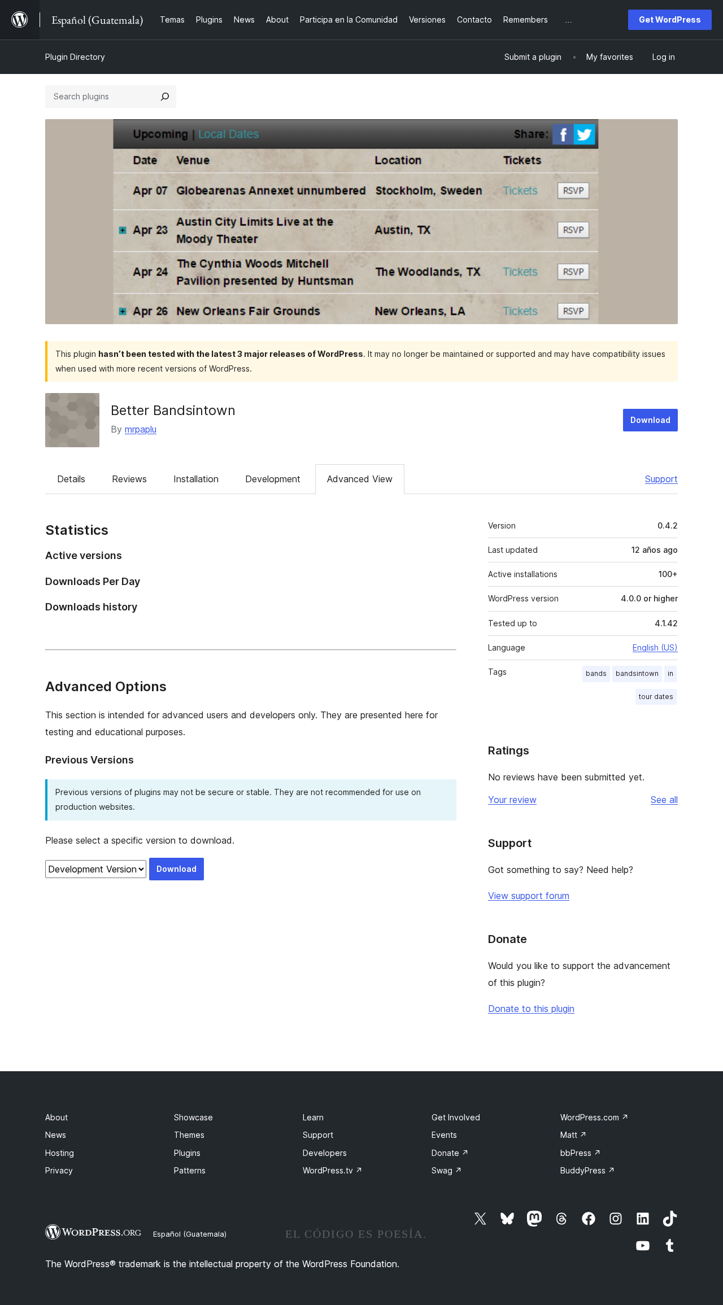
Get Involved (456, 1117)
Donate (450, 1153)
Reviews (129, 479)
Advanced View (360, 479)
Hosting (59, 1153)
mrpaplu (140, 429)
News (55, 1135)
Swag (447, 1170)
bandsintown (637, 673)
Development (272, 479)
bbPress (580, 1153)
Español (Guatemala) (190, 1233)
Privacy (59, 1170)
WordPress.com (594, 1117)
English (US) (655, 647)
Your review (512, 799)
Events (444, 1135)
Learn (313, 1117)
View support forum (528, 895)
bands (596, 673)
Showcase (193, 1117)
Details (71, 479)
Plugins (187, 1153)
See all (664, 799)
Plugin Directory (75, 57)
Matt (573, 1135)
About (56, 1117)
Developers (325, 1153)
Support (661, 479)
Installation (196, 479)
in (670, 673)
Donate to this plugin (531, 1008)
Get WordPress (670, 19)
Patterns (190, 1170)
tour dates (656, 696)
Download (650, 420)
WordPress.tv (333, 1170)
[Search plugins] (165, 96)
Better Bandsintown (173, 410)
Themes (189, 1135)
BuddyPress (587, 1170)
